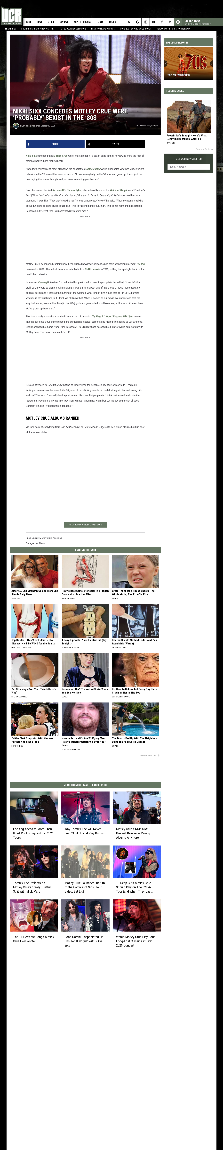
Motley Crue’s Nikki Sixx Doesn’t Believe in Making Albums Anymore (133, 833)
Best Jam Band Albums (103, 28)
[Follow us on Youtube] (154, 22)
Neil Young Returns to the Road (173, 28)
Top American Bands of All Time (186, 75)
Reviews (64, 22)
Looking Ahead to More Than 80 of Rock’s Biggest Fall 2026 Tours (33, 833)
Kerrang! (43, 282)
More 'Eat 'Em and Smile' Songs (136, 28)
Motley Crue (60, 155)
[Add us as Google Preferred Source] (137, 22)
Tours (112, 22)
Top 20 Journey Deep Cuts (73, 28)
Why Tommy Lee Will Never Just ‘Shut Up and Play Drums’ (84, 831)
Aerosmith (58, 190)
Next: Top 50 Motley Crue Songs (85, 524)
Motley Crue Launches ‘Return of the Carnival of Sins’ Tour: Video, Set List (84, 887)
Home (28, 22)
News (39, 22)
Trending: (10, 28)
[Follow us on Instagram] (146, 22)
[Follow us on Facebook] (162, 22)
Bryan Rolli (24, 126)
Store (51, 22)
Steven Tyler (74, 190)
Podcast (87, 22)
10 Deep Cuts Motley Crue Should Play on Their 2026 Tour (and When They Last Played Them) (133, 887)
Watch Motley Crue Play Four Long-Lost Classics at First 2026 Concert (135, 941)
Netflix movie (92, 269)
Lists (101, 22)
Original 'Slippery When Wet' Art (38, 28)
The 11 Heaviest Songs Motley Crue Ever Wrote (33, 939)
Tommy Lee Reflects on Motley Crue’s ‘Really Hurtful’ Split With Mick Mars (32, 887)
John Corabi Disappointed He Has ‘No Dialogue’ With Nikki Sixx (83, 941)
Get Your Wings (118, 190)
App (76, 22)
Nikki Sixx (31, 155)
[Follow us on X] (170, 22)
